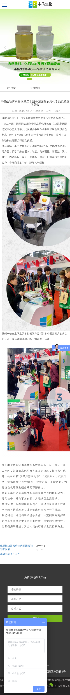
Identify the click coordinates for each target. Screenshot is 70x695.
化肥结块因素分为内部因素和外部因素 (16, 547)
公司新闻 (35, 87)
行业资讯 (11, 87)
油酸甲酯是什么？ (10, 554)
